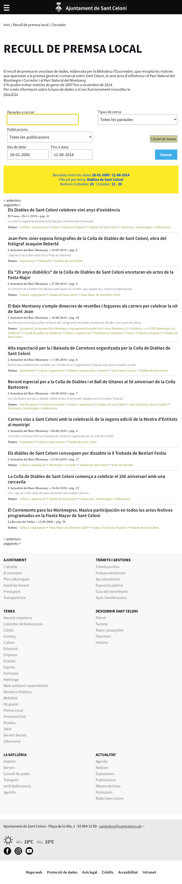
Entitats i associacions (34, 227)
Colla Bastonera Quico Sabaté (148, 404)
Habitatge (11, 679)
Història (102, 642)
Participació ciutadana (108, 333)
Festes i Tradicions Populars (68, 227)
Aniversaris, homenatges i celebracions (145, 227)
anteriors (12, 200)
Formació (11, 673)
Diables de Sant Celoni (103, 227)
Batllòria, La (139, 329)
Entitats (9, 661)
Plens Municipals (16, 579)
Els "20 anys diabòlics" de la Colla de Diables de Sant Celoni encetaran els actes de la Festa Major (90, 274)
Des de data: (17, 147)
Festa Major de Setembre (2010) (100, 295)
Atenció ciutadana (18, 617)
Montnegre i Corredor (63, 465)
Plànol (101, 617)
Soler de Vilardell (122, 465)
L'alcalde (10, 566)
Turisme (102, 624)
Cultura (9, 642)
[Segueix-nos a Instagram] (19, 853)
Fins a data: (60, 147)
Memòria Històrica (18, 691)
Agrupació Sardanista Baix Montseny (43, 329)
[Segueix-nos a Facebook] (9, 853)
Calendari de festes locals (23, 624)
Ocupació (11, 704)
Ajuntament (27, 371)
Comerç (10, 636)
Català (9, 630)
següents (12, 204)
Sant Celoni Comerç (123, 371)
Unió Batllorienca (17, 786)
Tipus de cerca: (110, 111)
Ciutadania (27, 442)
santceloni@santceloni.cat (120, 826)
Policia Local (13, 710)
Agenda (9, 792)
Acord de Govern (16, 585)
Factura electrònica (111, 573)
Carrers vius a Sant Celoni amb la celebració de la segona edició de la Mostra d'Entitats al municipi (92, 421)
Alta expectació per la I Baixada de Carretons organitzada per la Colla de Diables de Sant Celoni (89, 350)
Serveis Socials (15, 735)
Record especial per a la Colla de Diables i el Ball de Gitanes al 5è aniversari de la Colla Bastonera (91, 384)
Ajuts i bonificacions (111, 597)
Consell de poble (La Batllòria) (42, 333)
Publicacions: (17, 129)
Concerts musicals (53, 404)
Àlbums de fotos (108, 786)
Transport (11, 779)
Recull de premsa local (31, 24)
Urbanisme (12, 741)
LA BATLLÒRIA (15, 754)
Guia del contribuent (112, 591)
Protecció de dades (62, 872)
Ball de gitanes (29, 404)
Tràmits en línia (107, 566)
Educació (11, 648)
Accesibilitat (128, 872)
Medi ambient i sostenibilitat (26, 685)
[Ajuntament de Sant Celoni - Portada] (91, 6)
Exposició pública (109, 585)
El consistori (13, 573)
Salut (7, 728)
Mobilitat (11, 698)
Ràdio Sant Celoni (110, 798)
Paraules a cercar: (21, 112)
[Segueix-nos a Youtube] (30, 853)
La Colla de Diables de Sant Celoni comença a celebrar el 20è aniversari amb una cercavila (86, 479)
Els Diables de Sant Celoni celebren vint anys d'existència (64, 210)
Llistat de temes (163, 138)
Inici (7, 24)
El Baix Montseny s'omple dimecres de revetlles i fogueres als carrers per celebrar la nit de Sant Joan (93, 308)
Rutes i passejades (110, 630)
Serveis (9, 767)
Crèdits (108, 872)
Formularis (104, 792)
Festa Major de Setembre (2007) (69, 528)
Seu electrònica (108, 579)
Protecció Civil (15, 716)
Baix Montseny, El (116, 329)
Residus (9, 722)
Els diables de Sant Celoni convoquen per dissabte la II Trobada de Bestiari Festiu (87, 453)
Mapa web (34, 872)
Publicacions (106, 779)
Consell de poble (17, 773)
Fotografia (44, 261)
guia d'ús (11, 94)
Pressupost (12, 591)
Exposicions (27, 261)
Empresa (10, 654)
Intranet (149, 872)
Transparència (15, 597)
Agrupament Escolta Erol (86, 329)
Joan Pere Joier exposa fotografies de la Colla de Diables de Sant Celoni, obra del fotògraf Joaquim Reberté (87, 241)
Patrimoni (103, 636)
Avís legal (89, 872)
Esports (103, 371)
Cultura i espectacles (33, 295)
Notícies (102, 767)
